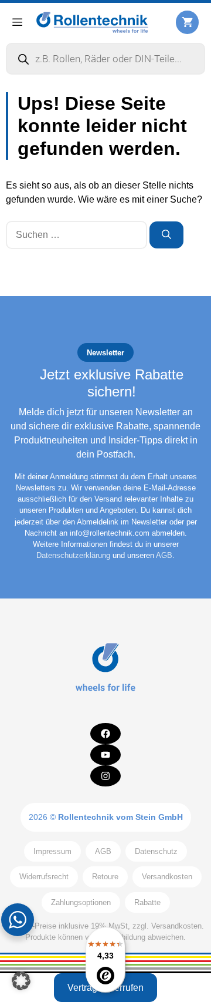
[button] (21, 981)
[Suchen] (166, 234)
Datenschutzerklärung (73, 555)
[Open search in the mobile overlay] (105, 58)
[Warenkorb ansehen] (187, 22)
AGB (164, 555)
